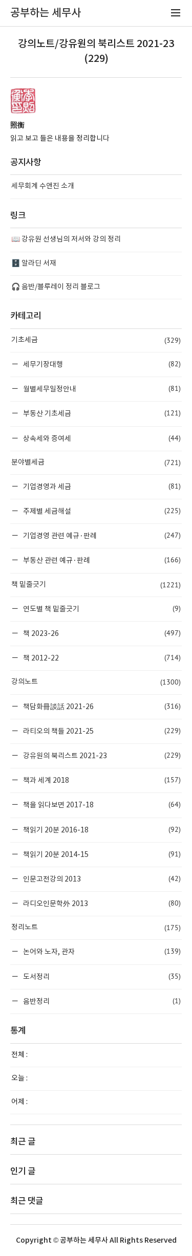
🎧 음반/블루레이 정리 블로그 (55, 287)
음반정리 (101, 1001)
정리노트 (96, 927)
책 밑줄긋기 (96, 584)
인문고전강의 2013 (101, 879)
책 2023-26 (101, 633)
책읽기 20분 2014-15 (101, 854)
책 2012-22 (101, 658)
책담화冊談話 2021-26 (101, 706)
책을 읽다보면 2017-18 (101, 804)
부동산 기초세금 (101, 413)
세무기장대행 (101, 364)
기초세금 (96, 340)
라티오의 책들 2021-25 (101, 731)
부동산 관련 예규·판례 (101, 560)
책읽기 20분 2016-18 (101, 829)
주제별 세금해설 (101, 511)
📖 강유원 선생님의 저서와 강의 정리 (66, 239)
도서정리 (101, 976)
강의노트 (96, 682)
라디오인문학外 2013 (101, 903)
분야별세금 (96, 462)
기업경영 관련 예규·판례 (101, 535)
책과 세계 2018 (101, 780)
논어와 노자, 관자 (101, 951)
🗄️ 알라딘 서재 (33, 263)
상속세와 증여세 (101, 438)
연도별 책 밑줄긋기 (101, 608)
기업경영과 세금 (101, 486)
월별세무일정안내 (101, 388)
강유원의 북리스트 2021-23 (101, 755)
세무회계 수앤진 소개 (42, 186)
